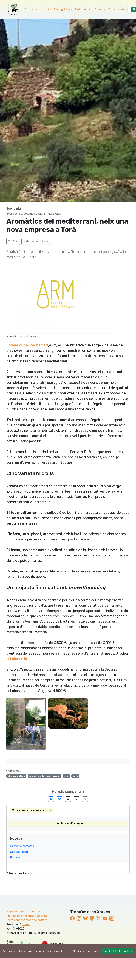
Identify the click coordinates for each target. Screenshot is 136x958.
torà (75, 776)
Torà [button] (46, 9)
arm (66, 776)
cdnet (26, 924)
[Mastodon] (68, 799)
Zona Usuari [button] (116, 9)
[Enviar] (85, 799)
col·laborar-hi (16, 659)
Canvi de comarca (22, 846)
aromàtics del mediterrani (44, 776)
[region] (68, 951)
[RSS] (111, 918)
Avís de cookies (30, 911)
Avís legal (41, 915)
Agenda (100, 9)
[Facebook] (51, 799)
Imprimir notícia (37, 241)
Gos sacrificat (19, 851)
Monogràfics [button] (62, 9)
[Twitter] (76, 799)
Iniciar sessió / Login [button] (69, 823)
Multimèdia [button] (82, 9)
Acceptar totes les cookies (117, 951)
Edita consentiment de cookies (26, 920)
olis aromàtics (16, 776)
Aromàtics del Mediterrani (27, 345)
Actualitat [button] (31, 9)
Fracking (16, 857)
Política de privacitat (20, 915)
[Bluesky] (59, 799)
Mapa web (12, 911)
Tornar (14, 240)
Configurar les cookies (85, 951)
